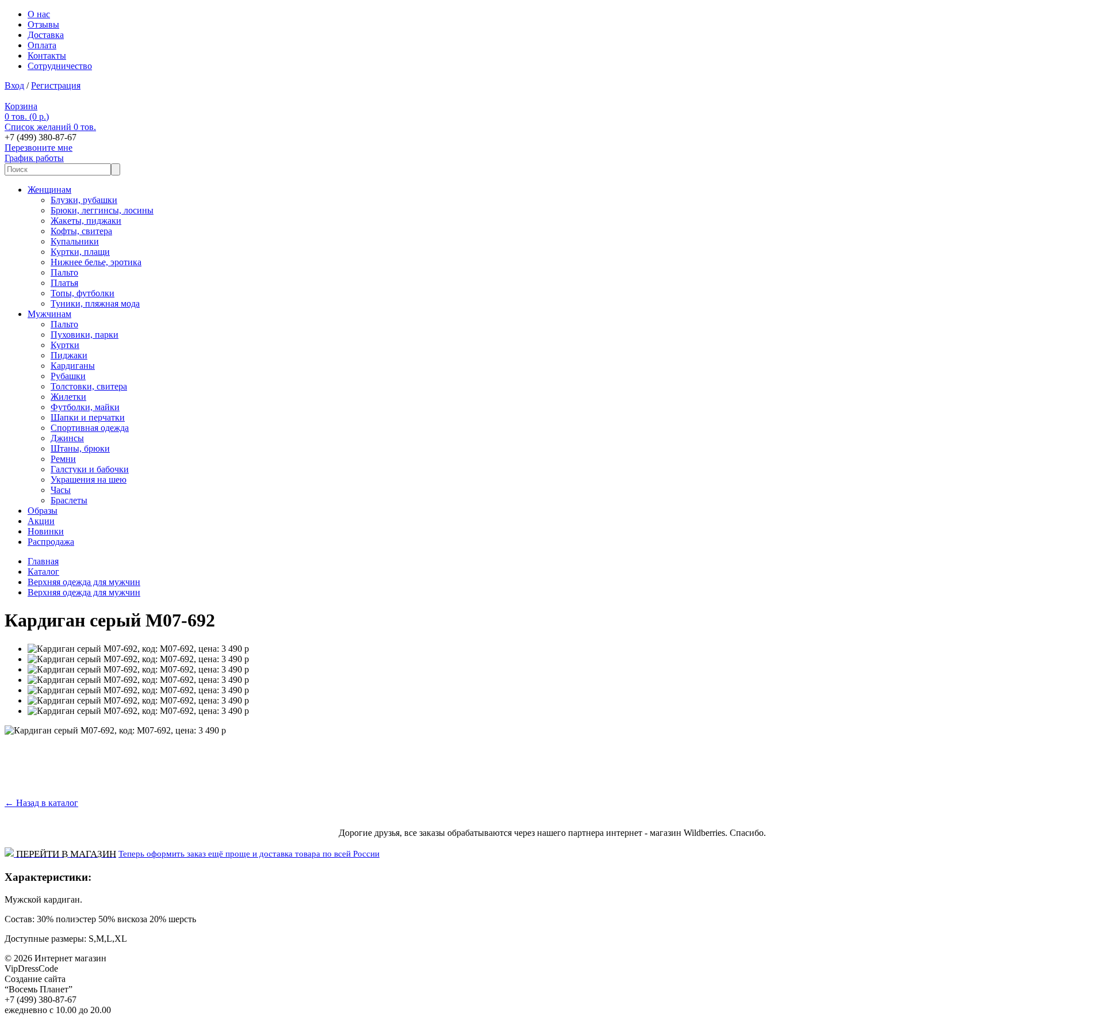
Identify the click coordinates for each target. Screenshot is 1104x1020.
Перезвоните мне (38, 147)
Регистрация (55, 85)
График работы (34, 158)
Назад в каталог (41, 803)
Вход (14, 85)
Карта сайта (83, 968)
